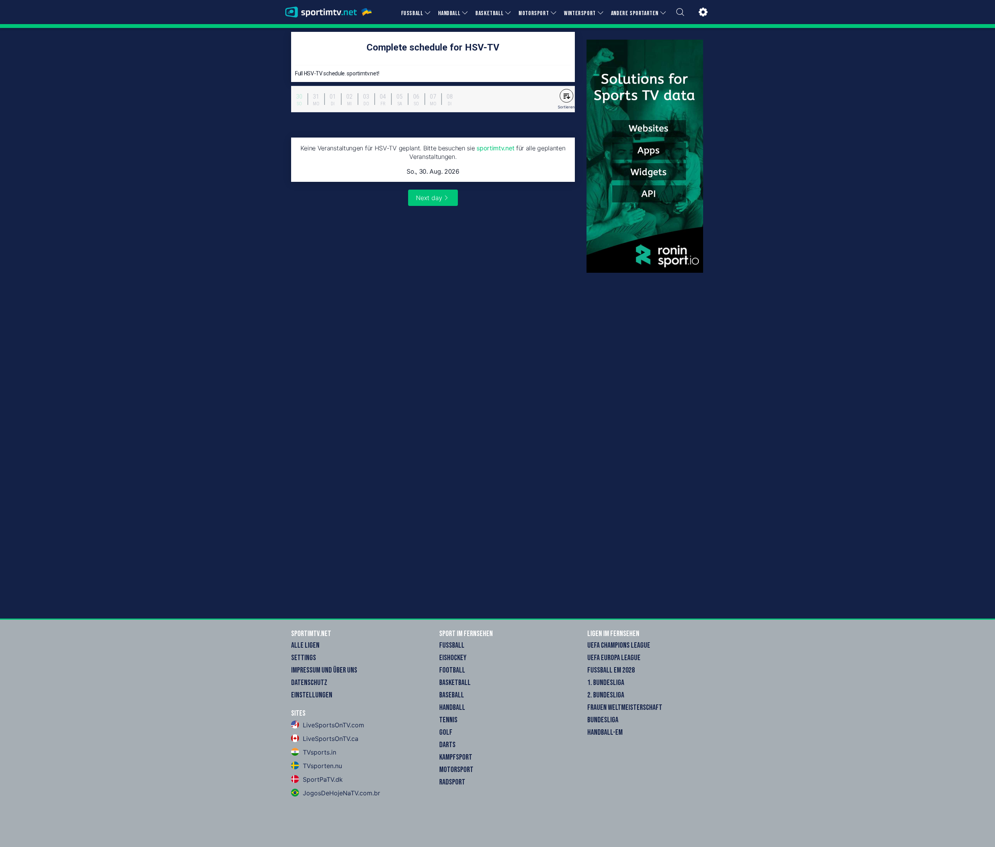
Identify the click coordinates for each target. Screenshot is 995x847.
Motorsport (456, 769)
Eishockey (452, 657)
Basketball (455, 682)
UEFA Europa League (614, 657)
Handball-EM (605, 732)
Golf (445, 732)
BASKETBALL (489, 13)
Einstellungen (311, 695)
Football (452, 670)
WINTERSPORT (580, 13)
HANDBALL (449, 13)
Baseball (451, 695)
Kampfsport (455, 757)
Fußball (451, 645)
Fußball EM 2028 (611, 670)
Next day (429, 198)
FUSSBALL (412, 13)
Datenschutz (309, 682)
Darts (447, 744)
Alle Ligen (305, 645)
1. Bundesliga (605, 682)
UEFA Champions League (618, 645)
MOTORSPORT (533, 13)
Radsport (452, 782)
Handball (452, 707)
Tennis (448, 720)
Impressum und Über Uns (324, 670)
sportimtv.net (495, 148)
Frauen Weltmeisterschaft (624, 707)
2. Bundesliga (605, 695)
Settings (303, 657)
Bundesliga (602, 720)
